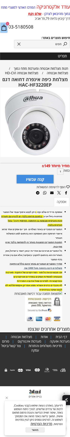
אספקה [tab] (61, 201)
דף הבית (61, 336)
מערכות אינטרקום (29, 341)
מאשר (35, 429)
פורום (5, 341)
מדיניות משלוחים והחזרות (45, 345)
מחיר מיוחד (60, 165)
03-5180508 (20, 27)
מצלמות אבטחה (21, 336)
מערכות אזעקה (59, 341)
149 (47, 165)
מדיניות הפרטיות (41, 423)
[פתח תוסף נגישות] (66, 400)
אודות (44, 336)
